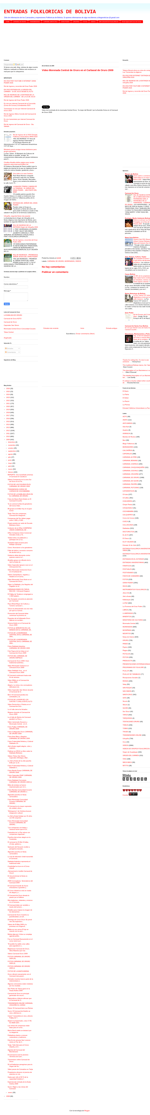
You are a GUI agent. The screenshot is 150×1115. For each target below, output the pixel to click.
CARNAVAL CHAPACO (130, 464)
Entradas (9, 348)
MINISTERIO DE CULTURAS (133, 620)
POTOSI (125, 657)
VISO (124, 759)
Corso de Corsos (128, 518)
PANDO (125, 644)
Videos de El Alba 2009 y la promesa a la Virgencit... (17, 925)
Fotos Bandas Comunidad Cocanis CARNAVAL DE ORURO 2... (20, 791)
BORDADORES (128, 447)
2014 (8, 424)
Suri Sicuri (126, 711)
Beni (124, 440)
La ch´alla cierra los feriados (17, 709)
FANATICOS (127, 566)
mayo (10, 463)
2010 (8, 436)
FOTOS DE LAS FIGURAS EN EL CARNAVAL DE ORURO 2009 (19, 485)
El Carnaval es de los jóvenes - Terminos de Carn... (18, 1055)
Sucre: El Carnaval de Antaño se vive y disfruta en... (19, 1012)
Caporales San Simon (11, 325)
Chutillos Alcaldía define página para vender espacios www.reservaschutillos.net (19, 163)
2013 (8, 427)
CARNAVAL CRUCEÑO (131, 474)
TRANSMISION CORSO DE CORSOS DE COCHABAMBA (19, 490)
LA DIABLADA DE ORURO (13, 315)
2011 (8, 433)
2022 (8, 400)
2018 (8, 412)
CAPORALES (127, 454)
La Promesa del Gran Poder (132, 606)
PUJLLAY (126, 671)
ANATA (125, 420)
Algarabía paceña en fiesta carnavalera (17, 795)
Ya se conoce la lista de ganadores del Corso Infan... (20, 505)
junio (10, 460)
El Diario (125, 391)
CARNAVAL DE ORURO (19, 21)
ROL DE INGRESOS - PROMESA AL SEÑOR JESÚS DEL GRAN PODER (25, 256)
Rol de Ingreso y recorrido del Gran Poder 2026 (20, 86)
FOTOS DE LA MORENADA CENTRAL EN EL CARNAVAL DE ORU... (20, 635)
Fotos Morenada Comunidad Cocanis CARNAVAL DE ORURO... (18, 801)
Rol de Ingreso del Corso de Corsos (131, 21)
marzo (10, 469)
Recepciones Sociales (130, 677)
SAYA (124, 698)
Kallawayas (126, 599)
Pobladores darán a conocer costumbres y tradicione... (17, 1036)
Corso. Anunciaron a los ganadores (20, 547)
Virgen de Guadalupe (130, 752)
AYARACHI (126, 433)
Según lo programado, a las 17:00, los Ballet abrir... (20, 1022)
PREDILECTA (127, 661)
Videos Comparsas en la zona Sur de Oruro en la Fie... (19, 480)
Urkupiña (126, 738)
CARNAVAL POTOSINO (131, 487)
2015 (8, 421)
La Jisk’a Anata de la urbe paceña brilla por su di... (19, 762)
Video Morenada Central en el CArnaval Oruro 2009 (18, 666)
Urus (124, 742)
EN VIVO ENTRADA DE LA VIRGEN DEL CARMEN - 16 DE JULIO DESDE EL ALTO (18, 90)
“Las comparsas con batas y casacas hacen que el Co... (18, 828)
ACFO (125, 416)
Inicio (82, 328)
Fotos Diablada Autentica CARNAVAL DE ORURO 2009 (19, 647)
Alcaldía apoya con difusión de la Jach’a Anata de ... (19, 561)
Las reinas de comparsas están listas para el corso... (19, 1026)
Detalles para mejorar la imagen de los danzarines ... (20, 911)
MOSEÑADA (127, 630)
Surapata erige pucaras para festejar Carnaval (18, 543)
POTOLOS (126, 654)
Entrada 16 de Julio (129, 545)
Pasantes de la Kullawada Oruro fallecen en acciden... (19, 619)
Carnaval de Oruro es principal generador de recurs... (18, 994)
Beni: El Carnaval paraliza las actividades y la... (18, 695)
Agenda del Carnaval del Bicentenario (16, 1051)
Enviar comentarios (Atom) (85, 333)
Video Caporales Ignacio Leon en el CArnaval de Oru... (20, 566)
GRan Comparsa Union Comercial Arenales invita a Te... (19, 534)
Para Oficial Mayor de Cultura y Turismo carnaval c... (18, 605)
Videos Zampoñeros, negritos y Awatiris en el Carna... (18, 575)
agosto (10, 454)
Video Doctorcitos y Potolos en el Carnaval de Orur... (19, 705)
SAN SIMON (127, 691)
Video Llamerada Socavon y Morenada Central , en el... (18, 723)
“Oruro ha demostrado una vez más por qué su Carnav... (20, 609)
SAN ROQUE (127, 688)
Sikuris (125, 705)
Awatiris (125, 430)
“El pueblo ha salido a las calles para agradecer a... (19, 945)
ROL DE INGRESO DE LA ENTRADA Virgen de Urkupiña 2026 (25, 226)
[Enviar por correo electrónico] (71, 258)
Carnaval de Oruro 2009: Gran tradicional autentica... (18, 662)
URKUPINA (76, 21)
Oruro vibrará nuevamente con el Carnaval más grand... (19, 975)
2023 (8, 397)
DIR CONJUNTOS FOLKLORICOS (108, 21)
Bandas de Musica (129, 437)
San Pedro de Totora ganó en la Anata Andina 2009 (19, 989)
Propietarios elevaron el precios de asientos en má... (20, 1073)
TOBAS (125, 728)
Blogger (87, 1110)
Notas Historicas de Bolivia (135, 293)
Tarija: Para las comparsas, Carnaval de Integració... (17, 514)
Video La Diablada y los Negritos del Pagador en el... (20, 585)
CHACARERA (127, 501)
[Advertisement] (70, 41)
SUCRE (125, 708)
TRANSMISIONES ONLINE (132, 735)
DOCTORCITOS (128, 532)
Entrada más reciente (50, 328)
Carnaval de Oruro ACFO (12, 318)
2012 (8, 430)
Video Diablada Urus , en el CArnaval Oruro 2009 (17, 671)
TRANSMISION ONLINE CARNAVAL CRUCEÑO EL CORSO (20, 1004)
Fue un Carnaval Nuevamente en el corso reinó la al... (20, 940)
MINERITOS (127, 616)
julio (9, 457)
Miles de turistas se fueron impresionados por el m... (17, 786)
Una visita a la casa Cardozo (23, 173)
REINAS (125, 681)
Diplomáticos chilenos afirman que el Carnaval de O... (20, 999)
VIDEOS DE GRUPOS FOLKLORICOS (136, 748)
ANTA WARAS (127, 423)
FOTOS (85, 21)
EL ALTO (126, 535)
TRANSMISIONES (35, 21)
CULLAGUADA (128, 525)
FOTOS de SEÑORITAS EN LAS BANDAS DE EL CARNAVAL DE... (20, 629)
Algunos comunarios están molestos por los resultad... (20, 985)
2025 (8, 391)
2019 (8, 409)
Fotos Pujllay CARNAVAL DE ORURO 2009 (17, 728)
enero (10, 1092)
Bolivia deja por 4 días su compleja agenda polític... (20, 935)
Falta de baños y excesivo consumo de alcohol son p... (20, 551)
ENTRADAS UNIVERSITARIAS (133, 562)
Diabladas (126, 528)
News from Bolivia (131, 237)
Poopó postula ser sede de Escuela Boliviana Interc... (20, 524)
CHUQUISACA (128, 508)
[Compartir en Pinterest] (80, 258)
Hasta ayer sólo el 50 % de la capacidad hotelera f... (18, 1078)
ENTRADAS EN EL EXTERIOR (133, 559)
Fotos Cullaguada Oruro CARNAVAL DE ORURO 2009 (20, 732)
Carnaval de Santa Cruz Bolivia (136, 326)
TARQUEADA (127, 718)
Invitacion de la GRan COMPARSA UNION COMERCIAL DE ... (20, 529)
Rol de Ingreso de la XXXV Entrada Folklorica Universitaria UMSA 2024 (25, 135)
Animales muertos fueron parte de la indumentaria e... (20, 980)
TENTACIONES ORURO (131, 721)
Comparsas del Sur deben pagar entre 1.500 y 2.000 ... (19, 519)
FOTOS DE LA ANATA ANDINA (18, 971)
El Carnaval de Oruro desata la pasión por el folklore (18, 896)
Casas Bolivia (130, 274)
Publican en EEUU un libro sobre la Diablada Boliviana (20, 752)
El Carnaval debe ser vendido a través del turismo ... (19, 906)
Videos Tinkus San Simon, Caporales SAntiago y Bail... (18, 757)
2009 (8, 439)
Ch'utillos (126, 498)
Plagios (125, 650)
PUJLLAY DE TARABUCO (131, 674)
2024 (8, 394)
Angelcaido (8, 338)
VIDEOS (93, 21)
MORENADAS (69, 261)
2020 (8, 406)
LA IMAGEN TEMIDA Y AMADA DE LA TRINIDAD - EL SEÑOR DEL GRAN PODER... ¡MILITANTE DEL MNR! (25, 189)
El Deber (126, 398)
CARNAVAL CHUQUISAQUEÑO (134, 467)
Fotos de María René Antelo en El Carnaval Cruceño (19, 500)
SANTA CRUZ (127, 694)
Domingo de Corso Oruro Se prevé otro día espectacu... (20, 920)
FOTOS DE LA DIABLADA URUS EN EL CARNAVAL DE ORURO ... (20, 495)
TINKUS (125, 725)
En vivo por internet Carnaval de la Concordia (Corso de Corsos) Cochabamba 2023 (19, 104)
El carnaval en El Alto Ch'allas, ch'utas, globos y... (18, 843)
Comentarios (11, 352)
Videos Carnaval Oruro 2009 (18, 953)
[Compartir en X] (76, 258)
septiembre (12, 451)
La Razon (126, 401)
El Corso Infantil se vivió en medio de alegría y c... (19, 891)
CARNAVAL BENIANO (130, 460)
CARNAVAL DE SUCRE (131, 481)
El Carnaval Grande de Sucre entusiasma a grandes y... (18, 886)
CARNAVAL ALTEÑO (130, 457)
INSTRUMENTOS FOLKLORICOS (134, 589)
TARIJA (125, 715)
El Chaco (126, 538)
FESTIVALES (127, 569)
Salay (125, 684)
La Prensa (126, 405)
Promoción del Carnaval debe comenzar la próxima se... (18, 614)
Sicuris (125, 701)
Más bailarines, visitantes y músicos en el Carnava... (20, 901)
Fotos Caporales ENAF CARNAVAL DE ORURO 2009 (20, 776)
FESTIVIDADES (128, 572)
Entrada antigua (111, 328)
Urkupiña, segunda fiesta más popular (17, 216)
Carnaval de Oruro (10, 322)
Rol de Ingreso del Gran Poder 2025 (16, 100)
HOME (7, 21)
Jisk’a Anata (127, 596)
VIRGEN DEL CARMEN (131, 755)
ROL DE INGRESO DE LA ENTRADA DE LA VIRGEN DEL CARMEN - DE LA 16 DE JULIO (19, 96)
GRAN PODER (65, 21)
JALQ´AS (126, 593)
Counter (125, 795)
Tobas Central (9, 332)
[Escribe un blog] (73, 258)
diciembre (11, 442)
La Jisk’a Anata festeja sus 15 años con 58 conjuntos (20, 817)
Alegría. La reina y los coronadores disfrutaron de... (20, 686)
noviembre (12, 445)
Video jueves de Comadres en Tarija (20, 1069)
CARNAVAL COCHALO (130, 471)
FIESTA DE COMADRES (131, 576)
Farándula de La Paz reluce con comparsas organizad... (19, 833)
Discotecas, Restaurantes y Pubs (137, 334)
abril (10, 466)
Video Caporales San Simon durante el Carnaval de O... (20, 691)
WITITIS (125, 765)
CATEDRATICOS (128, 491)
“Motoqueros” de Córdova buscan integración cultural (19, 812)
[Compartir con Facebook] (78, 258)
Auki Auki (126, 427)
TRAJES (125, 732)
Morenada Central (129, 623)
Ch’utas (125, 494)
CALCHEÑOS (127, 450)
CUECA (125, 521)
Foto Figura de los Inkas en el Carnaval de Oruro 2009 (18, 652)
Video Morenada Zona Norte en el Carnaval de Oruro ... (19, 580)
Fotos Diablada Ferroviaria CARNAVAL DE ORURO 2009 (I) (20, 781)
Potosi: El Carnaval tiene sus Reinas (20, 1008)
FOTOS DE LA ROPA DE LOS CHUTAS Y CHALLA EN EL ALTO (20, 700)
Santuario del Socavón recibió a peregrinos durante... (19, 848)
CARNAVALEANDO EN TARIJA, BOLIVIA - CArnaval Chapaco (19, 590)
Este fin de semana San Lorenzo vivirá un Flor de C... (19, 1041)
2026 (8, 388)
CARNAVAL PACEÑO (130, 484)
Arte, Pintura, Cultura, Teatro (135, 257)
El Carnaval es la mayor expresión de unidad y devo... (20, 807)
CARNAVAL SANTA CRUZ (50, 21)
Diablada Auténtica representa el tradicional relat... (19, 862)
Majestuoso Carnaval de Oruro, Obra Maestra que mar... (19, 949)
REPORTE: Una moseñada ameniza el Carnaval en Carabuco (20, 475)
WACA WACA (127, 762)
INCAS (125, 586)
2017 (8, 415)
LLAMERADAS (128, 613)
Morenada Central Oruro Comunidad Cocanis (19, 329)
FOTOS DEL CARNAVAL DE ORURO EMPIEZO (17, 657)
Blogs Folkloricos (128, 443)
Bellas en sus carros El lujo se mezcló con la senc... (18, 930)
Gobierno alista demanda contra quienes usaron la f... (19, 556)
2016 (8, 418)
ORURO (125, 640)
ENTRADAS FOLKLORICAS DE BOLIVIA (50, 12)
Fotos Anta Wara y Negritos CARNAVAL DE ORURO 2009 (19, 737)
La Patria (126, 394)
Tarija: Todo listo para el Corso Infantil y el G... (18, 1046)
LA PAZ (125, 603)
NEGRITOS (127, 633)
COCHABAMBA (128, 511)
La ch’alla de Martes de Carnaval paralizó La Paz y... (19, 718)
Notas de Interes (128, 637)
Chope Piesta (127, 504)
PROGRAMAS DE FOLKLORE (133, 667)
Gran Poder (129, 313)
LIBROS (125, 610)
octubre (11, 448)
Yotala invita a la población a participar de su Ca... (17, 538)
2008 (8, 1096)
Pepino (125, 647)
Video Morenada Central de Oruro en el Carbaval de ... (19, 571)
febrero (11, 472)
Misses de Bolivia (131, 174)
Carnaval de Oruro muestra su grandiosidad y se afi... (18, 916)
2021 (8, 403)
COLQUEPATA (128, 515)
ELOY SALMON (128, 542)
